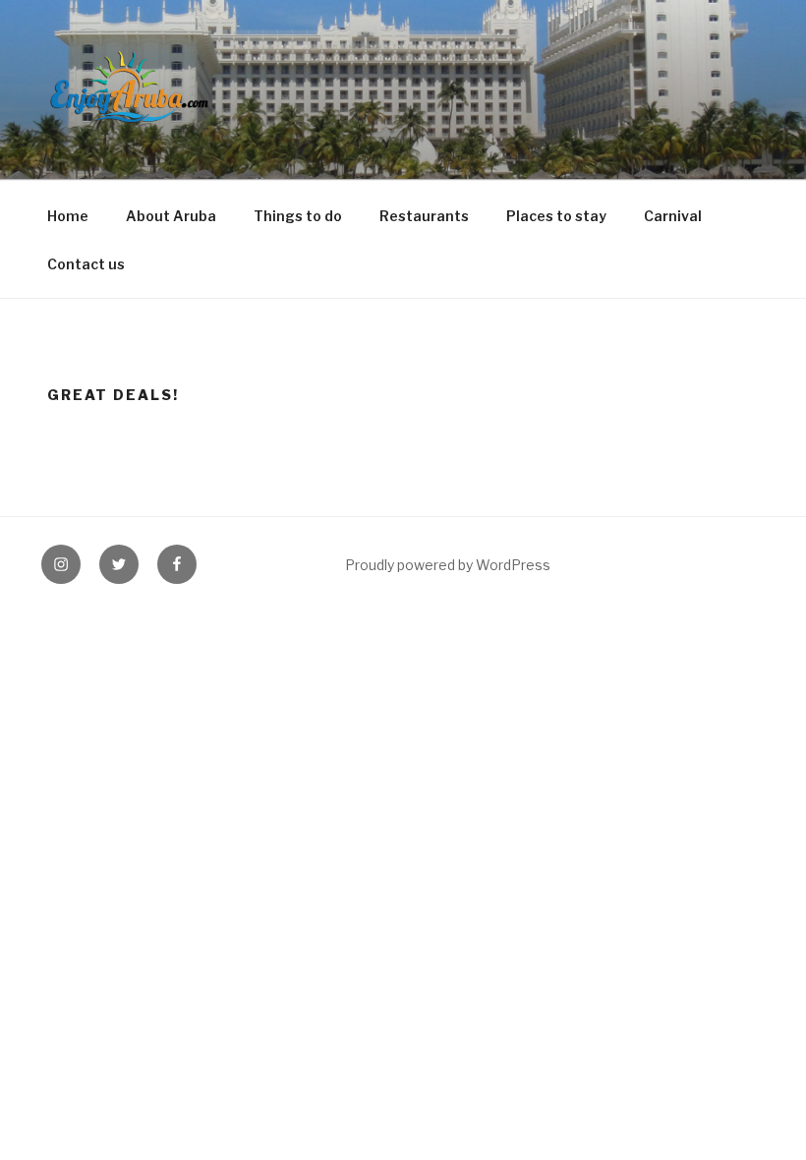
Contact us (86, 264)
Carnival (673, 215)
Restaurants (424, 215)
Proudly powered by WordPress (447, 564)
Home (67, 215)
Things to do (298, 215)
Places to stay (556, 215)
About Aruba (171, 215)
